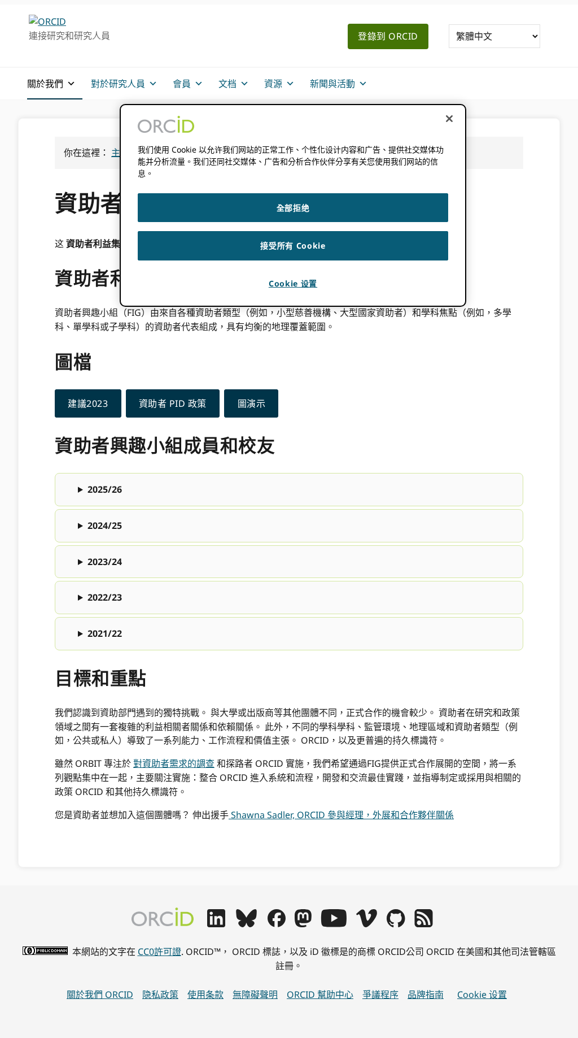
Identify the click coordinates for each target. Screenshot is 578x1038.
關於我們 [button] (45, 83)
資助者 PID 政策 (173, 403)
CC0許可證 (159, 951)
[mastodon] (303, 924)
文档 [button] (227, 83)
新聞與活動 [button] (332, 83)
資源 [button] (273, 83)
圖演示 (252, 403)
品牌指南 (426, 994)
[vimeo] (366, 924)
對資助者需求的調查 (173, 763)
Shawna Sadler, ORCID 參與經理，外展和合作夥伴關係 (341, 815)
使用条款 (205, 994)
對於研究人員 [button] (118, 83)
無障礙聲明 (255, 994)
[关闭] (449, 118)
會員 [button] (182, 83)
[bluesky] (246, 924)
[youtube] (334, 924)
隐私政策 (160, 994)
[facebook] (277, 924)
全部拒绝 (293, 207)
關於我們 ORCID (100, 994)
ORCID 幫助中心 (320, 994)
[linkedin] (216, 924)
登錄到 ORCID (388, 36)
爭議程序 (380, 994)
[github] (395, 924)
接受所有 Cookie (293, 245)
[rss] (423, 924)
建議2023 (88, 403)
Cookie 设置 (482, 994)
